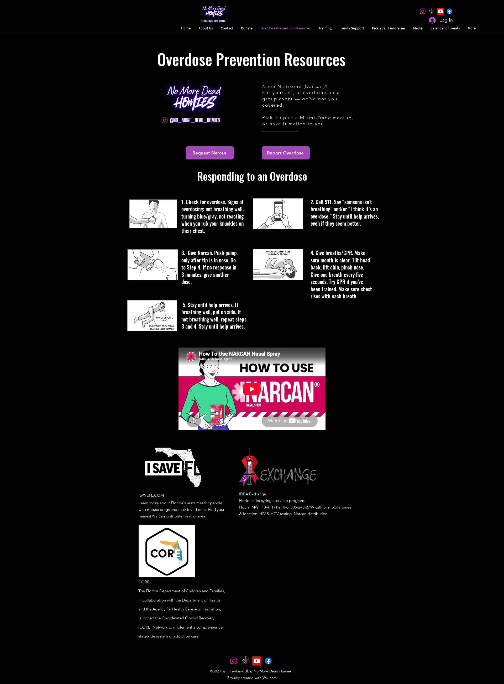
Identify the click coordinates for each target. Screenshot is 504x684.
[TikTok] (431, 11)
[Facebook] (449, 11)
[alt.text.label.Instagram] (422, 11)
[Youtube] (440, 11)
